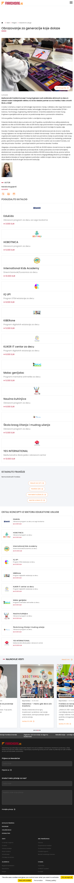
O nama (40, 862)
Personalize (38, 880)
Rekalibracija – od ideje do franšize (55, 735)
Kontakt (40, 871)
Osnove (40, 842)
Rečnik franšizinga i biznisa (46, 854)
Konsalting (6, 833)
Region (14, 23)
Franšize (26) (36, 489)
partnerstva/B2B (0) (36, 495)
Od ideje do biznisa (8, 857)
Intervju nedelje (7, 848)
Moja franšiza (6, 851)
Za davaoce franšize (44, 848)
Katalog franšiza (8, 823)
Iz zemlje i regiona (7, 842)
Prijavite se (5, 770)
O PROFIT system (43, 869)
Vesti (8, 23)
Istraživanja (5, 854)
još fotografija (61, 88)
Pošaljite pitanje (7, 809)
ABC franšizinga (43, 839)
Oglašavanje (6, 830)
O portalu (41, 866)
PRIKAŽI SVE (66, 660)
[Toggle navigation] (71, 2)
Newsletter (5, 869)
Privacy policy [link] (51, 880)
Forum (4, 871)
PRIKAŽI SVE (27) (36, 483)
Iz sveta (4, 845)
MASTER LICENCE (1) (35, 500)
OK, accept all (67, 877)
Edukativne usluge (25, 23)
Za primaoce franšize (44, 845)
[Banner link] (37, 14)
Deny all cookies (25, 880)
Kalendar (5, 826)
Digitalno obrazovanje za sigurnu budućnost (22, 735)
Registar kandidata (8, 866)
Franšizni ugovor (43, 851)
